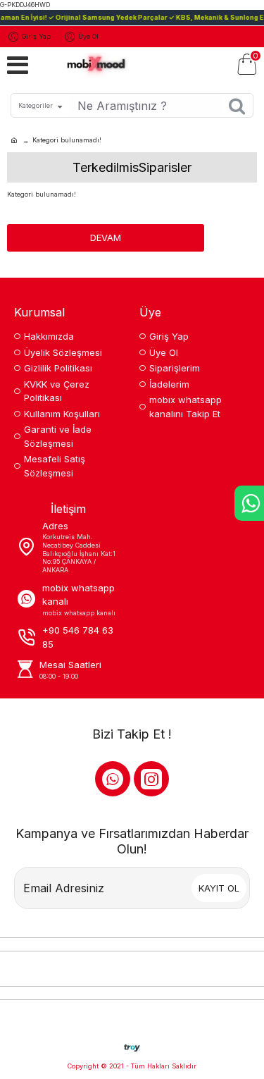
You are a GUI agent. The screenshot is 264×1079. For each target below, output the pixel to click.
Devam (105, 237)
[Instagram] (151, 778)
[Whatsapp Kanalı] (112, 778)
